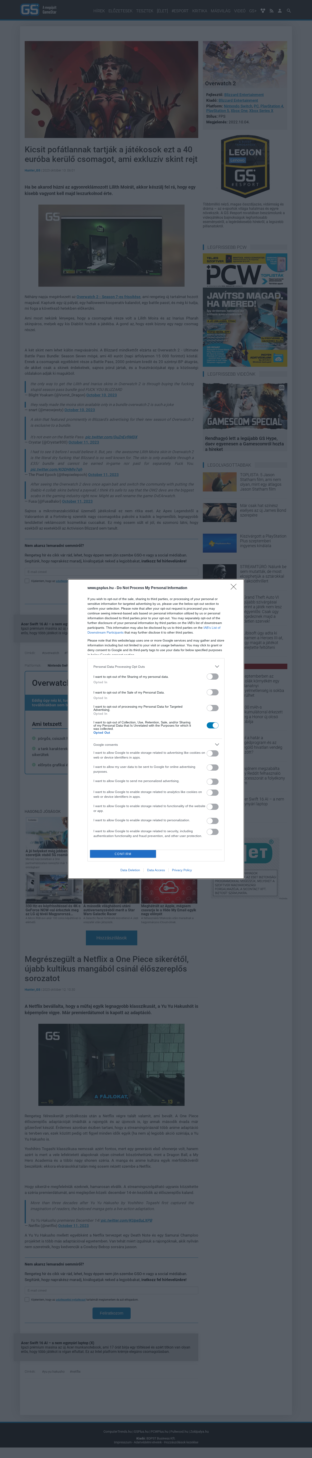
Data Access (156, 870)
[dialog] (156, 729)
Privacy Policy (182, 870)
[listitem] (156, 666)
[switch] (213, 676)
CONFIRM (123, 854)
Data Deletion (130, 870)
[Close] (235, 588)
